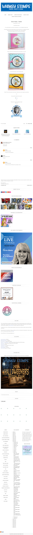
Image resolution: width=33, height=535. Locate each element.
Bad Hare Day (15, 465)
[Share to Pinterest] (30, 123)
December (15, 442)
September (15, 445)
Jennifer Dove (3, 346)
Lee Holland (6, 476)
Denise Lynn (2, 343)
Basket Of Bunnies (16, 499)
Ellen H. (5, 459)
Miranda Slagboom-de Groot (7, 142)
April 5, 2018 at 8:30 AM (8, 163)
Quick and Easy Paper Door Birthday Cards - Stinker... (17, 467)
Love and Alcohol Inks (17, 482)
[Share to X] (28, 123)
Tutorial (5, 491)
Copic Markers (5, 441)
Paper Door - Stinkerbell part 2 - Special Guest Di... (17, 480)
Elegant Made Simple (16, 477)
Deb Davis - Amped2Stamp (4, 342)
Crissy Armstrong (3, 339)
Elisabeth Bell (5, 457)
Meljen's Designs (5, 480)
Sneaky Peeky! (16, 504)
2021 (13, 437)
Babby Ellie (15, 478)
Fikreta (4, 155)
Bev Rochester (3, 341)
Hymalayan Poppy (16, 476)
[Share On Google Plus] (31, 123)
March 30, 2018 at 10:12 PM (6, 156)
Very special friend (16, 456)
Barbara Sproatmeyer (4, 340)
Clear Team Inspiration (5, 437)
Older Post (29, 185)
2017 (13, 519)
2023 (13, 435)
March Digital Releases (17, 513)
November (15, 443)
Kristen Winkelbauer (5, 474)
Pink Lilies (15, 469)
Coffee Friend (15, 491)
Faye (5, 461)
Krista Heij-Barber (3, 347)
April (14, 451)
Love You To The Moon (17, 492)
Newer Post (3, 185)
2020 (13, 438)
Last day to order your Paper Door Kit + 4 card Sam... (17, 461)
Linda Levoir (6, 478)
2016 (13, 520)
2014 (13, 522)
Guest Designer (5, 465)
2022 (13, 436)
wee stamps (5, 501)
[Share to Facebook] (26, 123)
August (15, 446)
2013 (13, 523)
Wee (5, 493)
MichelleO (5, 482)
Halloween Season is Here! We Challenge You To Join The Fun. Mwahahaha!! (16, 355)
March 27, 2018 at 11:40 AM (6, 143)
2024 (13, 434)
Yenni (5, 499)
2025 (13, 433)
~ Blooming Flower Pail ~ (17, 463)
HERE (13, 331)
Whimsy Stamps (11, 325)
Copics (6, 443)
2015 (13, 521)
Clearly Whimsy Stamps (5, 439)
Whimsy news (6, 497)
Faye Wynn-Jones (3, 345)
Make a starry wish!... (16, 453)
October (15, 444)
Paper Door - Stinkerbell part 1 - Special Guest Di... (17, 484)
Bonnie (20, 27)
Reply (31, 147)
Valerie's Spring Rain (16, 464)
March (14, 452)
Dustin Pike (2, 344)
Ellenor (6, 162)
